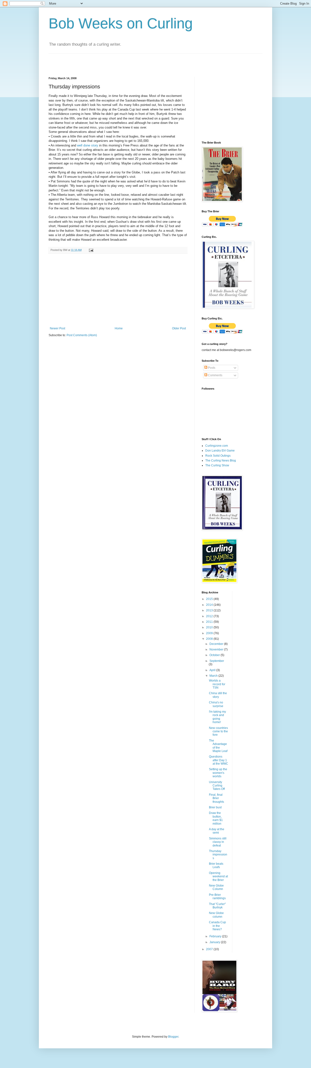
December (216, 644)
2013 (210, 610)
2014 (210, 605)
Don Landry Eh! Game (220, 450)
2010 (210, 627)
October (215, 655)
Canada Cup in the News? (217, 926)
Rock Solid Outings (218, 455)
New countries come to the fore (218, 731)
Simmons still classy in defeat (217, 842)
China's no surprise (216, 704)
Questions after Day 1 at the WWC (218, 760)
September (216, 661)
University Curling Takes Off (217, 785)
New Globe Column (216, 887)
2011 (210, 622)
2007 (210, 949)
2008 (210, 639)
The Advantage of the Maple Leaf (218, 746)
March (213, 675)
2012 (210, 616)
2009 (210, 633)
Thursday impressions (218, 854)
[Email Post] (91, 249)
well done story (87, 145)
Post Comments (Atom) (82, 335)
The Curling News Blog (220, 460)
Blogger (173, 1036)
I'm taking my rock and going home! (217, 717)
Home (119, 328)
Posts (211, 367)
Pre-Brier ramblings (217, 896)
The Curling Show (217, 465)
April (212, 670)
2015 (210, 599)
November (216, 649)
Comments (214, 375)
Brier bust (215, 807)
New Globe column (216, 914)
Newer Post (57, 328)
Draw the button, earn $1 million (216, 818)
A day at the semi (216, 831)
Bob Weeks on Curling (121, 23)
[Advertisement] (105, 61)
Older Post (179, 328)
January (215, 942)
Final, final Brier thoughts (216, 798)
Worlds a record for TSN (217, 684)
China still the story (218, 695)
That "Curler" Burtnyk (217, 905)
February (215, 936)
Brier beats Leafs (216, 865)
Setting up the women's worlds (218, 773)
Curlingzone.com (216, 445)
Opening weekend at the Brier (218, 876)
